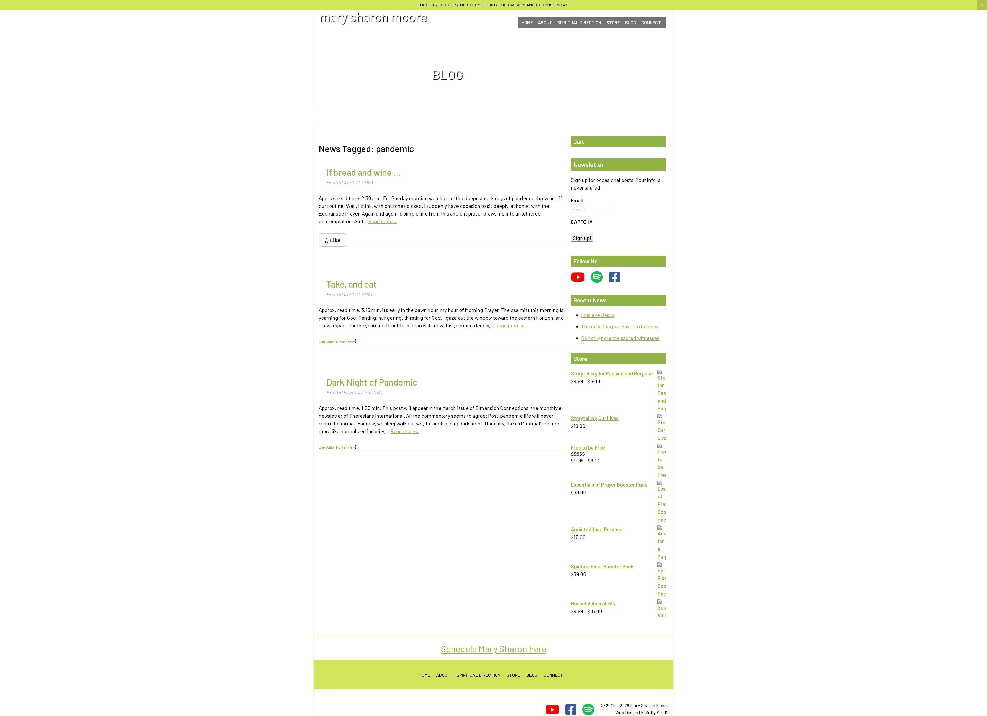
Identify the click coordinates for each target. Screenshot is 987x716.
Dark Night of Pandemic (371, 382)
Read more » (382, 221)
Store (613, 22)
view (351, 341)
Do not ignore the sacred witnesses (620, 338)
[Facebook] (614, 277)
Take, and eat (351, 284)
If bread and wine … (363, 172)
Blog (630, 22)
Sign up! (582, 238)
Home (527, 22)
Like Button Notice (332, 341)
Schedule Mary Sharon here (493, 648)
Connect (553, 675)
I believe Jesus (597, 315)
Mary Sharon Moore (373, 16)
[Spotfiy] (597, 277)
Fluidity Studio (655, 712)
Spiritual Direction (579, 22)
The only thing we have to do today (620, 326)
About (545, 22)
